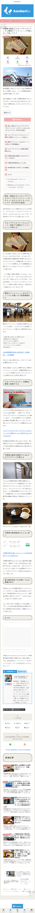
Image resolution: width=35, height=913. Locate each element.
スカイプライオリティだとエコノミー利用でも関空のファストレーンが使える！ (17, 136)
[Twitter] (6, 684)
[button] (27, 62)
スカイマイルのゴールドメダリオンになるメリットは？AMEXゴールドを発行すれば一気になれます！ (17, 433)
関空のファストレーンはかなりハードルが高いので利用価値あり (17, 143)
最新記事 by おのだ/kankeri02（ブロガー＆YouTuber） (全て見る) (19, 186)
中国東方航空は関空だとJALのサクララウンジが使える (17, 157)
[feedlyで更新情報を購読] (10, 744)
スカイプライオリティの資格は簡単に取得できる (17, 150)
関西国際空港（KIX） (19, 709)
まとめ (9, 174)
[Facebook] (8, 684)
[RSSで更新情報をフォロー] (24, 744)
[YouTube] (11, 684)
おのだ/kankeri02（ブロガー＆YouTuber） (16, 180)
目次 (16, 119)
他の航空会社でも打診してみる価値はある (17, 168)
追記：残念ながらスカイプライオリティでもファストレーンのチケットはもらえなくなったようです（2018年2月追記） (17, 128)
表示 (8, 112)
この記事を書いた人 (10, 671)
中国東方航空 (8, 709)
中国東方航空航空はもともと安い (17, 163)
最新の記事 (23, 671)
